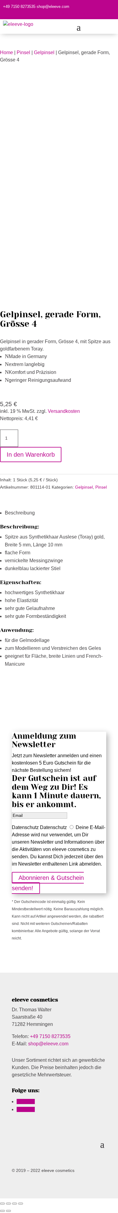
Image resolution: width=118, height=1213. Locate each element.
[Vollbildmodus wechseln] (14, 1203)
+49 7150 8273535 (19, 6)
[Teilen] (8, 1203)
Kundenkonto (76, 13)
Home (6, 52)
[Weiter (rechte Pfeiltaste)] (8, 1211)
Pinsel (23, 52)
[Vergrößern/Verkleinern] (20, 1203)
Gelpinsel (44, 52)
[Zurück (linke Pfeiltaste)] (2, 1211)
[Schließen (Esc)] (2, 1203)
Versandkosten (64, 411)
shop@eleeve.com (53, 6)
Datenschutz (25, 827)
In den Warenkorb (31, 454)
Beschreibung (20, 512)
